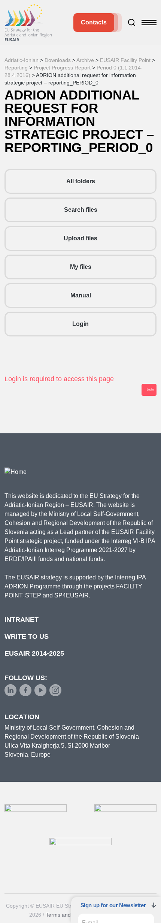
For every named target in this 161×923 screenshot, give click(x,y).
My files (80, 267)
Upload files (80, 238)
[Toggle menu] (149, 22)
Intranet (21, 619)
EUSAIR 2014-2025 (34, 653)
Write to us (26, 636)
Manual (80, 295)
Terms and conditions (71, 915)
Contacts (94, 22)
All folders (80, 181)
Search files (80, 210)
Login (80, 324)
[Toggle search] (131, 22)
